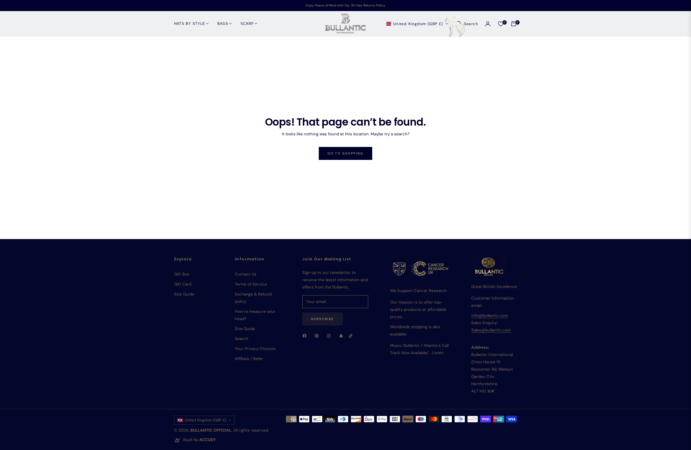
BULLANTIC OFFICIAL (210, 430)
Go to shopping (345, 153)
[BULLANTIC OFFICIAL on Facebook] (305, 335)
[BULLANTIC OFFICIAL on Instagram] (330, 335)
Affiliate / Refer (249, 358)
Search (241, 338)
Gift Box (181, 274)
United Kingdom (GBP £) (418, 23)
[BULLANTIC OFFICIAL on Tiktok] (351, 335)
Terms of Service (251, 284)
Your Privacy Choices (255, 348)
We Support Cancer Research (418, 290)
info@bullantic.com (489, 315)
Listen (438, 352)
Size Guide (184, 294)
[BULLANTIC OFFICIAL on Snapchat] (341, 335)
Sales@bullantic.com (491, 330)
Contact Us (245, 274)
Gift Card (182, 284)
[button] (466, 23)
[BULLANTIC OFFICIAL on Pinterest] (317, 335)
